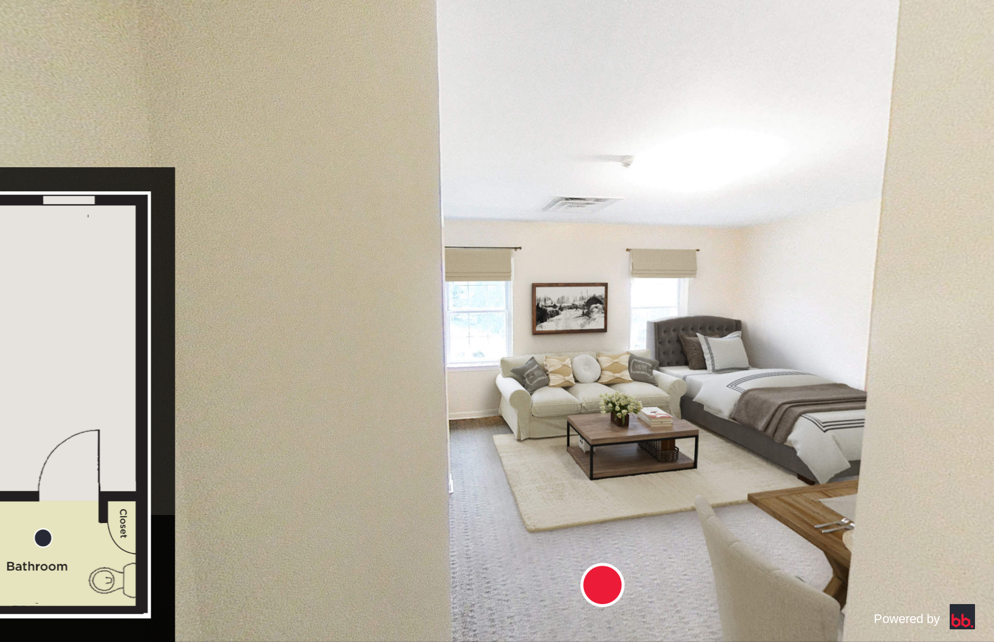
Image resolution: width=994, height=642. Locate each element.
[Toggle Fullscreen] (61, 580)
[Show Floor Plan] (61, 398)
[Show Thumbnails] (61, 489)
